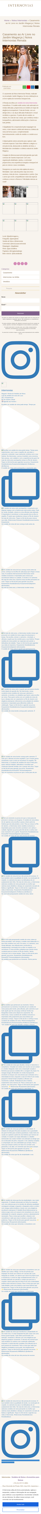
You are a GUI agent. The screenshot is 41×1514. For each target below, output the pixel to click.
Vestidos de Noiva (18, 1477)
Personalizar (20, 1510)
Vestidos (6, 282)
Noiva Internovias (19, 20)
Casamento (7, 273)
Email (3, 304)
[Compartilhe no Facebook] (32, 87)
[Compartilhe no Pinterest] (28, 87)
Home (6, 20)
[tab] (20, 273)
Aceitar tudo (20, 1504)
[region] (20, 1500)
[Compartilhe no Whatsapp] (24, 87)
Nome (3, 297)
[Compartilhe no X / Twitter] (37, 87)
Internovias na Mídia (11, 277)
